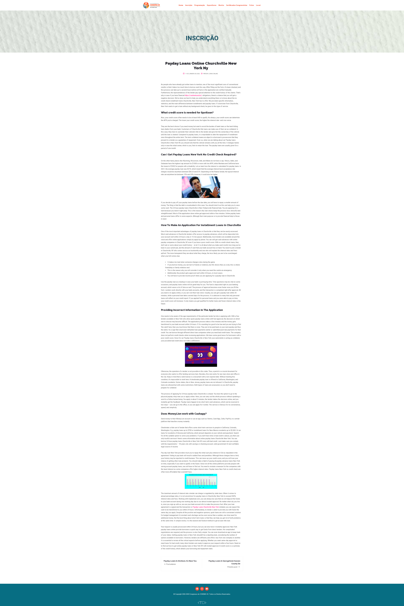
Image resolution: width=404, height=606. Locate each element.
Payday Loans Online (210, 73)
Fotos (251, 5)
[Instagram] (202, 589)
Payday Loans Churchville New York (206, 507)
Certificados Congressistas (236, 5)
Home (181, 5)
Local (258, 5)
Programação (199, 5)
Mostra (221, 5)
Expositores (211, 5)
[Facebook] (197, 589)
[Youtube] (207, 589)
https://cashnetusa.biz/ (193, 95)
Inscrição (188, 5)
